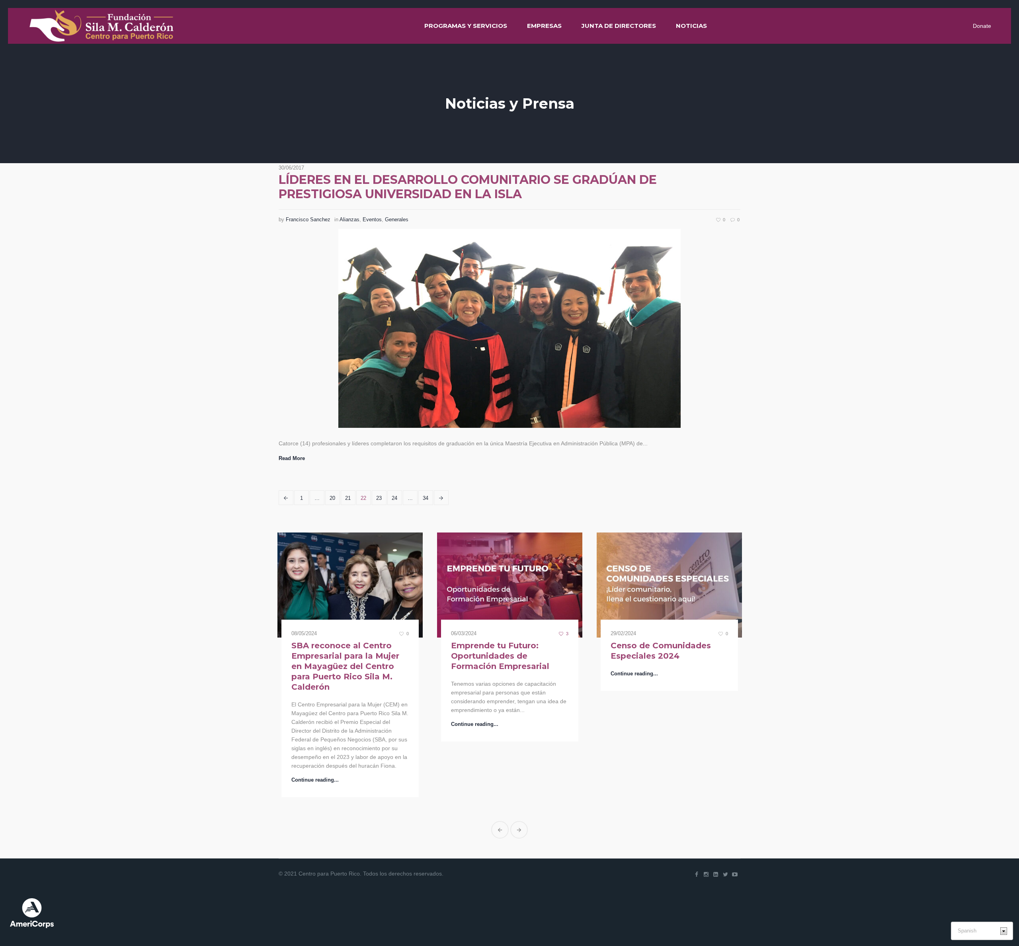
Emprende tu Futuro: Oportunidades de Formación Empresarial (340, 656)
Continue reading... (315, 724)
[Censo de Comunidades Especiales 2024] (509, 585)
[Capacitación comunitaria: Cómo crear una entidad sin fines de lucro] (669, 585)
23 (379, 498)
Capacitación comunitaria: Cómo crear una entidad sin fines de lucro (669, 656)
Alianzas (349, 219)
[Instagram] (706, 819)
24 (394, 498)
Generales (396, 219)
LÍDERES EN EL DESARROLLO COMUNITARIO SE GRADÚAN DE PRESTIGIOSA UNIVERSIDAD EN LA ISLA (468, 186)
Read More (292, 458)
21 (348, 498)
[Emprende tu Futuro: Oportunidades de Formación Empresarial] (350, 585)
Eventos (372, 219)
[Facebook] (697, 819)
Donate (982, 26)
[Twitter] (725, 819)
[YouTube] (735, 819)
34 (425, 498)
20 (332, 498)
